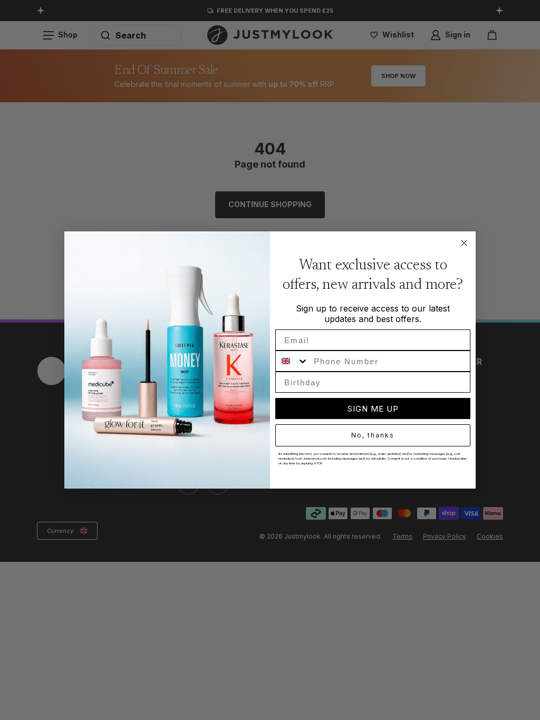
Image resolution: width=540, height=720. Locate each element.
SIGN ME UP (373, 409)
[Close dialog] (464, 243)
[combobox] (292, 361)
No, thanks (372, 435)
